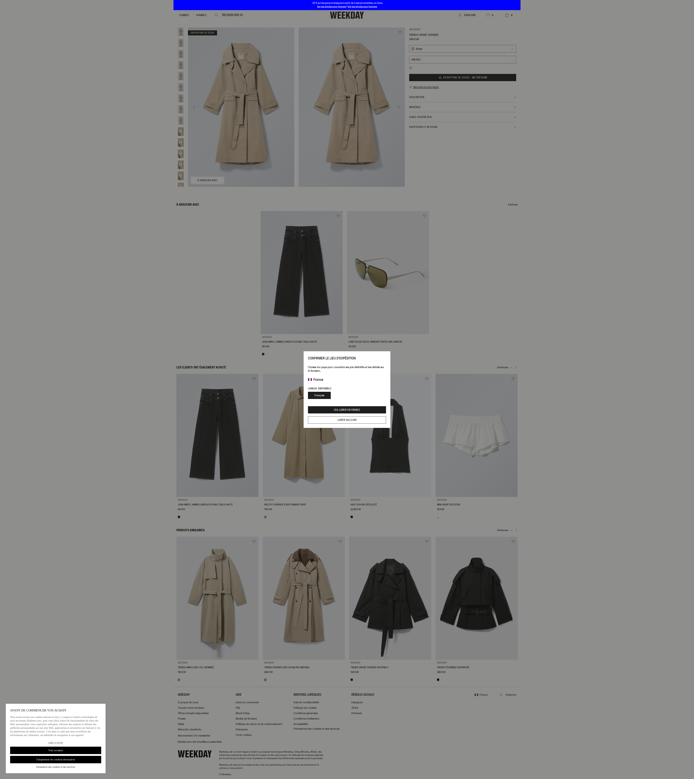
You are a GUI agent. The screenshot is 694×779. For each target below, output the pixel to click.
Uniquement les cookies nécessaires (55, 759)
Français (319, 395)
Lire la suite (55, 743)
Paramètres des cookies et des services (55, 767)
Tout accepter (55, 750)
